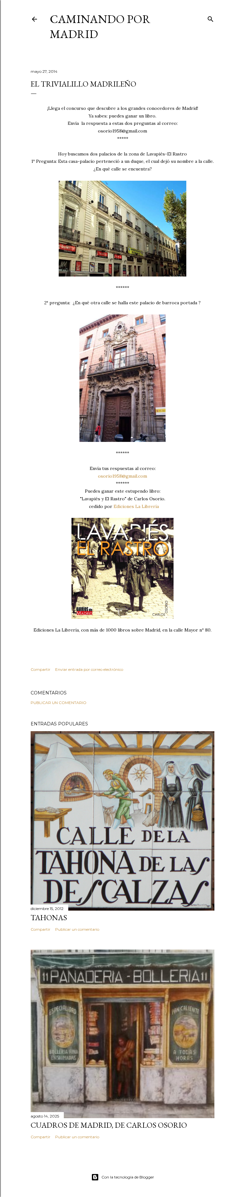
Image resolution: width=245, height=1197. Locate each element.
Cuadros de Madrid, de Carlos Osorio (109, 1125)
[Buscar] (210, 17)
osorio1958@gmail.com (122, 476)
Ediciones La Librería (136, 506)
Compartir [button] (40, 669)
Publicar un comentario (58, 702)
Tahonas (49, 917)
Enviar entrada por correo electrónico (89, 669)
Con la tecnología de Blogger (127, 1177)
